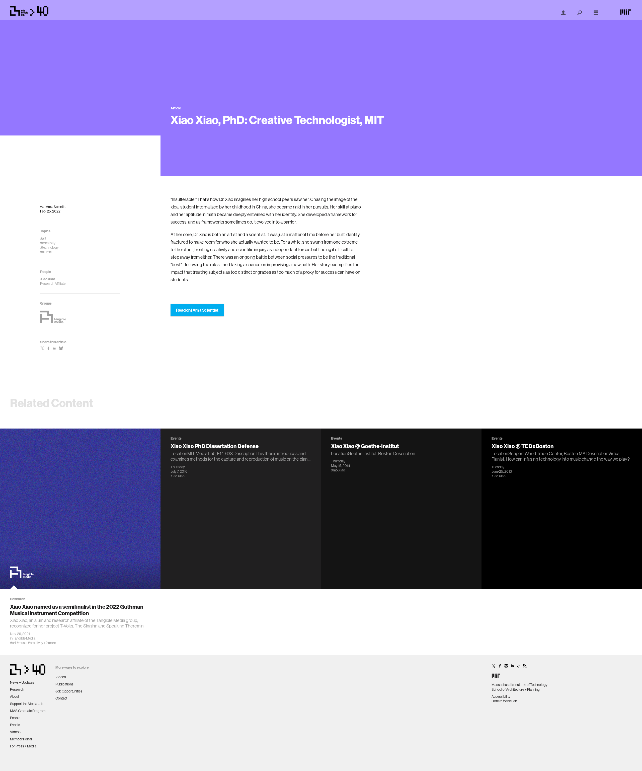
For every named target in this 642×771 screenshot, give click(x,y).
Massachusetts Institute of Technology (519, 684)
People (15, 718)
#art (13, 643)
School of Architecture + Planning (516, 689)
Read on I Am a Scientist (197, 310)
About (14, 696)
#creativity (35, 643)
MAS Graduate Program (27, 711)
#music (22, 643)
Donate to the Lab (504, 701)
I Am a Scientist (55, 206)
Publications (64, 684)
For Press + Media (23, 746)
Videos (15, 732)
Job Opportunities (68, 691)
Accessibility (501, 696)
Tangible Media (24, 638)
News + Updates (22, 682)
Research (17, 689)
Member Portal (21, 739)
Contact (61, 698)
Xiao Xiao (178, 476)
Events (15, 725)
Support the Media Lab (26, 704)
